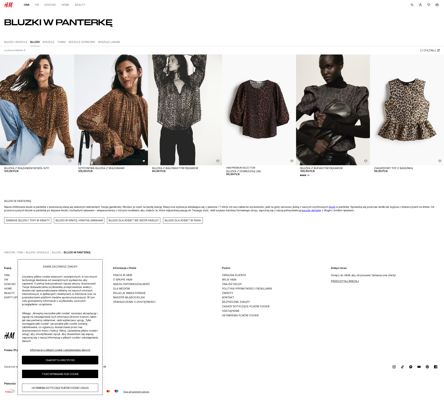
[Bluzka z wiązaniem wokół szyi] (37, 110)
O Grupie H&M (122, 279)
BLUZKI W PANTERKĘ (77, 252)
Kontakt (228, 297)
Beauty (80, 4)
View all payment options (136, 392)
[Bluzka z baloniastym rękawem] (185, 110)
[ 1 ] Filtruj (428, 50)
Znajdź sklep (232, 284)
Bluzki (56, 252)
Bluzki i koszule (37, 252)
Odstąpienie (231, 310)
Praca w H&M (122, 275)
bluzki (332, 206)
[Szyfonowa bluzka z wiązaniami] (111, 110)
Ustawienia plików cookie (240, 315)
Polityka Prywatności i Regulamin (247, 288)
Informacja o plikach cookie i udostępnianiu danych (60, 349)
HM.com (9, 252)
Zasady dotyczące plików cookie (246, 306)
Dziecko (50, 4)
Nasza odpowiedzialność (131, 284)
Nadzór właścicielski (129, 297)
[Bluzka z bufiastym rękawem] (333, 110)
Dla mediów (121, 288)
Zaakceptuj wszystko (60, 360)
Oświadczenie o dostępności (134, 301)
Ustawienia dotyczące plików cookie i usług (60, 387)
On (37, 4)
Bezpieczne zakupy (236, 301)
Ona (26, 4)
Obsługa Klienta (234, 275)
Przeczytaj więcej (345, 281)
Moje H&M (229, 279)
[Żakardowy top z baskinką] (407, 110)
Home (65, 4)
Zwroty (227, 293)
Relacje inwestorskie (129, 293)
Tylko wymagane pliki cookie (60, 374)
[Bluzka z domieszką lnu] (259, 110)
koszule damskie (311, 210)
